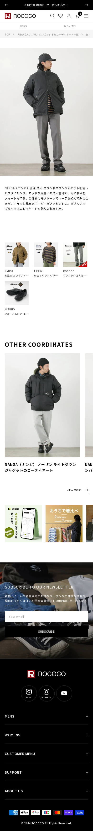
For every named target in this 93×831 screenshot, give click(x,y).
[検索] (52, 15)
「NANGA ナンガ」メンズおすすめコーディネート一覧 (48, 34)
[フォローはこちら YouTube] (64, 693)
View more (74, 490)
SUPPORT (13, 772)
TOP (7, 34)
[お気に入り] (60, 16)
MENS (23, 26)
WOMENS (69, 26)
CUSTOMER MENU (20, 753)
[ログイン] (69, 15)
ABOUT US (14, 791)
